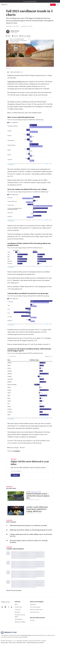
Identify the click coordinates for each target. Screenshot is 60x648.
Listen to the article (16, 72)
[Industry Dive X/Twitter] (8, 607)
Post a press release (16, 590)
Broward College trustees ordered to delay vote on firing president (28, 541)
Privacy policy (4, 642)
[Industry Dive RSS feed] (11, 607)
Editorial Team (18, 607)
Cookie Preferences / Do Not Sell (35, 642)
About (16, 604)
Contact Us (18, 609)
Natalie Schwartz (15, 31)
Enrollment (17, 451)
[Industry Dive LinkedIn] (2, 607)
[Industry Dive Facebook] (5, 607)
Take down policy (21, 642)
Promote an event (34, 612)
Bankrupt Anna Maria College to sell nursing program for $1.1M (31, 530)
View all (8, 590)
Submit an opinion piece (36, 609)
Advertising (33, 604)
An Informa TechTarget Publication (30, 1)
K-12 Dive (32, 620)
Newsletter (17, 612)
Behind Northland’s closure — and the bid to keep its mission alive (37, 496)
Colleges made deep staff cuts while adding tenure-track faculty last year (31, 535)
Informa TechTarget (26, 635)
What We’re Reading (20, 622)
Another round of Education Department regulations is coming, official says (37, 509)
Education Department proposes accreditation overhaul (28, 525)
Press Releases (18, 619)
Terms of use (12, 642)
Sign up (53, 4)
